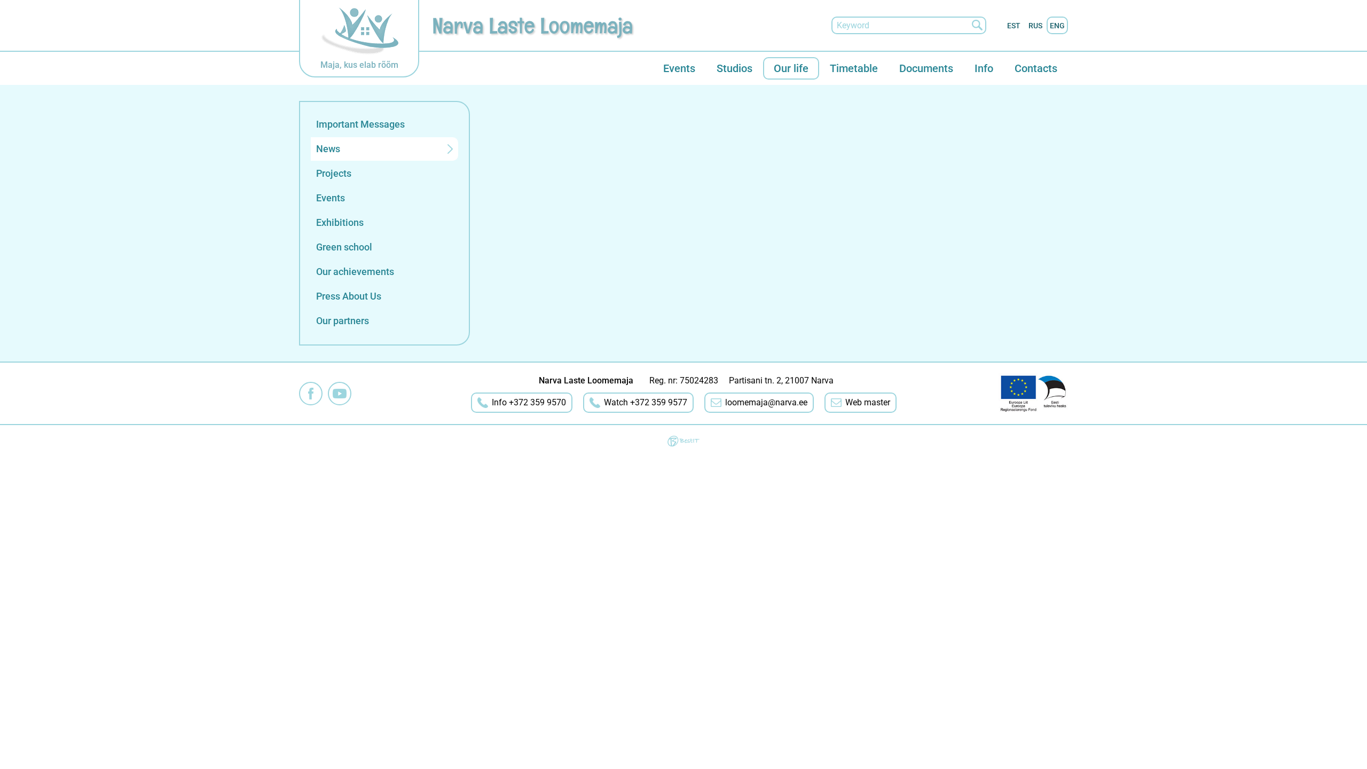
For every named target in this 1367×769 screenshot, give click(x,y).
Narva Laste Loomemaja (533, 25)
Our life (791, 68)
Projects (333, 173)
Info (984, 68)
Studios (734, 68)
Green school (344, 247)
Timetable (854, 68)
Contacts (1036, 68)
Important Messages (360, 124)
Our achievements (355, 271)
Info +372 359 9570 (529, 402)
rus (1035, 25)
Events (679, 68)
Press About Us (348, 296)
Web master (867, 402)
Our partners (342, 320)
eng (1057, 25)
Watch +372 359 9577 (645, 402)
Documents (926, 68)
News (328, 148)
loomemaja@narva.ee (766, 402)
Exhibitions (340, 222)
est (1013, 25)
